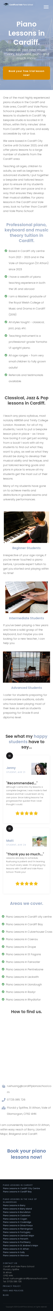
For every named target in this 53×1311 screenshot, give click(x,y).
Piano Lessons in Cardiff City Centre (21, 1188)
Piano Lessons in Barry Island (17, 1208)
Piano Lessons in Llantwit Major (18, 1235)
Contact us (10, 1263)
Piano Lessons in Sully (14, 1252)
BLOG (6, 1295)
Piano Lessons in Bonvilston (17, 1212)
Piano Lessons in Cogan (15, 1218)
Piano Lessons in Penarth (15, 1238)
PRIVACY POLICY (12, 1286)
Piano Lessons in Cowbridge (17, 1222)
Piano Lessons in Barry (14, 1205)
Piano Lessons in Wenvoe (16, 1255)
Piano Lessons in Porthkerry (17, 1242)
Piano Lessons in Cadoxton (16, 1215)
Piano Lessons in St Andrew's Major (20, 1245)
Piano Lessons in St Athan (16, 1248)
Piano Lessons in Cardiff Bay (17, 1191)
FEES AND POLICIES (13, 1290)
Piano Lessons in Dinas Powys (18, 1225)
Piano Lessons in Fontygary (16, 1232)
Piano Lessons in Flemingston (18, 1228)
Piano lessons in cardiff (18, 1185)
